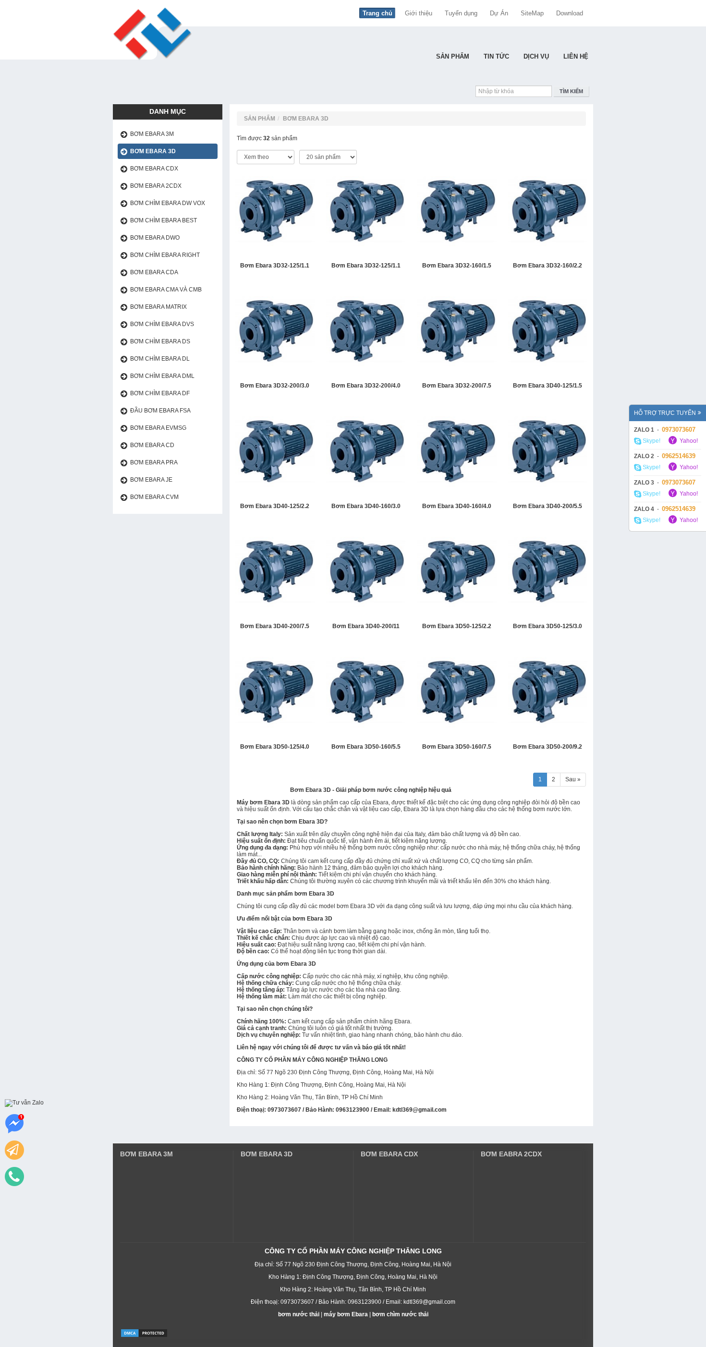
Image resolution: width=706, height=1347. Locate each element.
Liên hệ (575, 56)
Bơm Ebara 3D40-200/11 (366, 626)
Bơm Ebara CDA (154, 272)
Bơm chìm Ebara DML (162, 376)
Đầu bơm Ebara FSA (160, 410)
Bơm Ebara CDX (154, 168)
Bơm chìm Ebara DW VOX (167, 203)
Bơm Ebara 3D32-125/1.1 (274, 266)
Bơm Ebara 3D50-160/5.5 (366, 747)
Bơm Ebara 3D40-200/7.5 (274, 626)
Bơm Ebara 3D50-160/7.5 (456, 747)
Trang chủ (377, 13)
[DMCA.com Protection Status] (144, 1332)
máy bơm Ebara (346, 1314)
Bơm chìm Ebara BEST (163, 220)
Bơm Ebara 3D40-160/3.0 (366, 506)
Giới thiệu (418, 13)
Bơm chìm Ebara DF (160, 393)
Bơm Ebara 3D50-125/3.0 (547, 626)
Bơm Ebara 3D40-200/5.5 (547, 506)
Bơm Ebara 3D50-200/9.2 (547, 747)
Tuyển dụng (461, 13)
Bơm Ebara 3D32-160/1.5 (456, 266)
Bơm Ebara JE (151, 479)
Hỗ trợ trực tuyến (665, 413)
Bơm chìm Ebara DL (160, 358)
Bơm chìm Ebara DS (160, 341)
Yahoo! (688, 440)
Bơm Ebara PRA (154, 462)
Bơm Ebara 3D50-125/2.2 (456, 626)
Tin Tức (496, 56)
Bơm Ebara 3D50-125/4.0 (274, 747)
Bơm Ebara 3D (153, 151)
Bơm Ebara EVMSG (158, 428)
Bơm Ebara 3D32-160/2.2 (547, 266)
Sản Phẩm (452, 56)
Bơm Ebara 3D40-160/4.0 (456, 506)
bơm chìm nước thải (400, 1314)
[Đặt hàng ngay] (14, 1150)
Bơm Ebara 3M (152, 134)
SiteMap (532, 13)
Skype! (650, 440)
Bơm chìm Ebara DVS (162, 324)
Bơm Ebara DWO (155, 237)
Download (569, 13)
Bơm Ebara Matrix (158, 306)
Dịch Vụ (536, 56)
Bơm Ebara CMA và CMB (166, 289)
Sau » (573, 779)
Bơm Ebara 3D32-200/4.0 (366, 386)
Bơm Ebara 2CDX (156, 185)
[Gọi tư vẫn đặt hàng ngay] (14, 1176)
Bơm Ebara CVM (154, 497)
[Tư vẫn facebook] (14, 1123)
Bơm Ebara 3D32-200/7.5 (456, 386)
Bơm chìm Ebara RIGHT (165, 255)
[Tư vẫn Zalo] (24, 1103)
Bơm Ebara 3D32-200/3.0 (274, 386)
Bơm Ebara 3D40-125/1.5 (547, 386)
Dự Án (499, 13)
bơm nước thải (298, 1314)
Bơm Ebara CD (152, 445)
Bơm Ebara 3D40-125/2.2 (274, 506)
